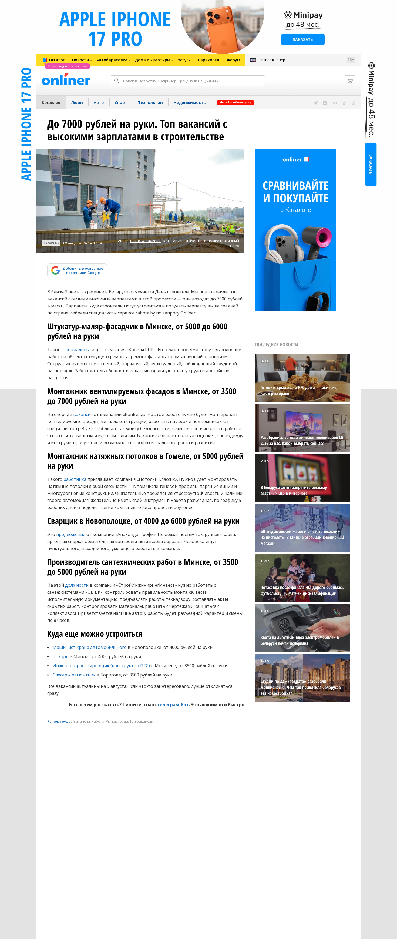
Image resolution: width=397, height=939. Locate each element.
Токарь (61, 656)
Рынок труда (58, 721)
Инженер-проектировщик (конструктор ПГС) (101, 666)
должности (77, 585)
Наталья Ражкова (145, 240)
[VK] (335, 102)
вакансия (83, 414)
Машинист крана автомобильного (90, 647)
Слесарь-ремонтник (74, 675)
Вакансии (81, 721)
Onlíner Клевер (271, 59)
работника (74, 479)
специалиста (76, 350)
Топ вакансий (141, 721)
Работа (98, 721)
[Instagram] (325, 102)
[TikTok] (344, 102)
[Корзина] (350, 80)
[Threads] (353, 102)
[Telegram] (315, 102)
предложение (70, 534)
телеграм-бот (173, 704)
